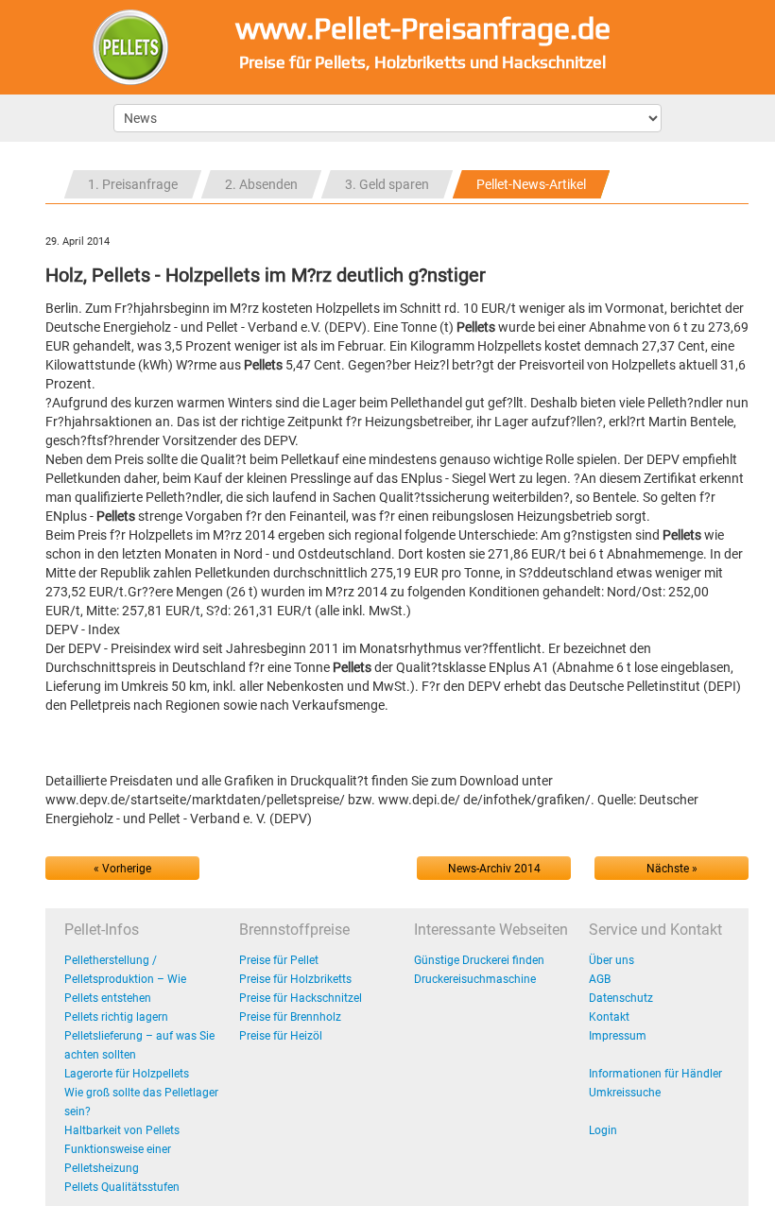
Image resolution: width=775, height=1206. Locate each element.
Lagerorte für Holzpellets (126, 1073)
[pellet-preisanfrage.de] (130, 46)
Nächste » (672, 868)
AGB (600, 979)
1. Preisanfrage (133, 184)
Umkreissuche (625, 1092)
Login (603, 1130)
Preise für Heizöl (280, 1035)
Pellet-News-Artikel (531, 184)
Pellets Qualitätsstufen (122, 1187)
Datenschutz (621, 998)
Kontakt (609, 1017)
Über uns (611, 960)
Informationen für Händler (655, 1073)
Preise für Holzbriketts (295, 979)
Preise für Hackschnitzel (300, 998)
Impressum (617, 1035)
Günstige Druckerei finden (479, 960)
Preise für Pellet (279, 960)
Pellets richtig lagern (116, 1017)
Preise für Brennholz (290, 1017)
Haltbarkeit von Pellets (122, 1130)
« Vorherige (122, 868)
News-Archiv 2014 (494, 868)
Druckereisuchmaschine (475, 979)
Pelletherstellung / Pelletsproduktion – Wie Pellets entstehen (125, 979)
